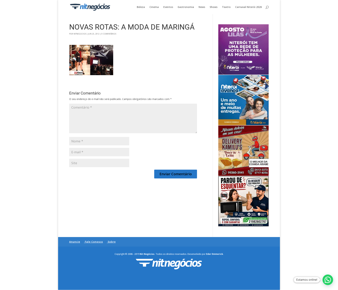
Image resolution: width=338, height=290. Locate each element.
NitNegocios (80, 34)
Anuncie (74, 241)
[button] (328, 280)
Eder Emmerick (214, 254)
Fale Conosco (94, 241)
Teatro (226, 7)
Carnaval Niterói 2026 (248, 7)
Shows (213, 7)
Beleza (141, 7)
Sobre (112, 241)
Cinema (154, 7)
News (202, 7)
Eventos (168, 7)
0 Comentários (108, 34)
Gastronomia (186, 7)
